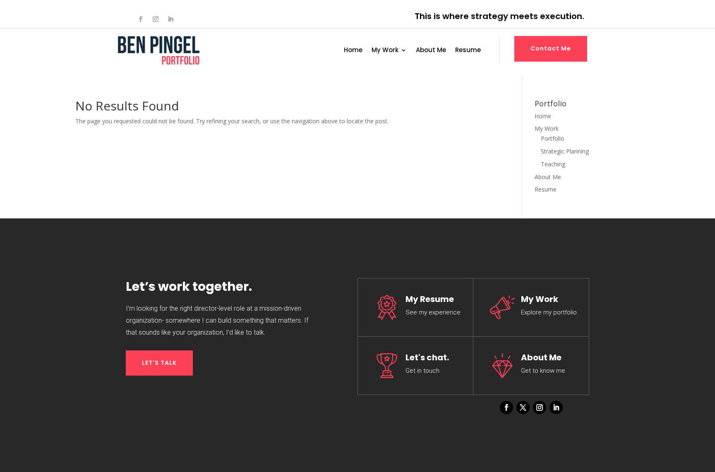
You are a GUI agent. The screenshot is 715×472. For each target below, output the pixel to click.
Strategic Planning (565, 151)
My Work (385, 50)
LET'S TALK (159, 363)
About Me (431, 50)
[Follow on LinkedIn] (170, 19)
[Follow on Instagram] (155, 19)
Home (353, 50)
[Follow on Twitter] (523, 407)
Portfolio (552, 138)
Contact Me (550, 48)
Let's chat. (427, 357)
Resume (468, 50)
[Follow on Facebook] (140, 19)
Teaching (553, 164)
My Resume (429, 299)
